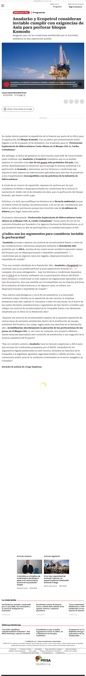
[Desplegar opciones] (80, 84)
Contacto (13, 649)
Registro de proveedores (17, 651)
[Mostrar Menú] (2, 6)
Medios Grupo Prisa (43, 664)
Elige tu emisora (75, 7)
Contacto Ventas (25, 649)
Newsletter (38, 649)
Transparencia (47, 653)
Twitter (71, 101)
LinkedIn (76, 101)
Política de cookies (70, 651)
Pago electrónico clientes (53, 649)
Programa (57, 7)
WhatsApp (82, 101)
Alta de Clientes (71, 649)
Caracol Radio (10, 5)
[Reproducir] (6, 84)
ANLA (11, 275)
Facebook (66, 101)
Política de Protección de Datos (50, 651)
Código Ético (60, 653)
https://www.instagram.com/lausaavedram (30, 93)
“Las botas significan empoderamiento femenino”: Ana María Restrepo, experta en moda (16, 631)
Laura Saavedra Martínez (14, 92)
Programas (39, 12)
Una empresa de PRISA (43, 659)
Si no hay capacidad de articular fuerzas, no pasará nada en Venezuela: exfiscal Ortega (56, 579)
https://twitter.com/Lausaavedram (28, 93)
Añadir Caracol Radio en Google (19, 109)
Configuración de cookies (30, 653)
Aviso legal (32, 651)
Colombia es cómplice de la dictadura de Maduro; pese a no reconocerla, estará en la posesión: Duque (28, 580)
